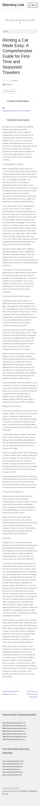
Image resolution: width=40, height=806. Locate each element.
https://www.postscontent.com (13, 739)
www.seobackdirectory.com (12, 764)
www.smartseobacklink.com (12, 761)
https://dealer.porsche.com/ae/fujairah (16, 111)
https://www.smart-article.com (13, 731)
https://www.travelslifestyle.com (14, 726)
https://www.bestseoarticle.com (14, 723)
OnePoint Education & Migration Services (10, 692)
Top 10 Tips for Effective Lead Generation (32, 694)
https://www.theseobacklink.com (14, 737)
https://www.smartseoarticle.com (14, 728)
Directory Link (13, 5)
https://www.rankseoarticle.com (14, 734)
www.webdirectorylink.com (12, 772)
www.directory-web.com (11, 769)
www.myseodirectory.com (12, 775)
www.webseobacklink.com (12, 766)
